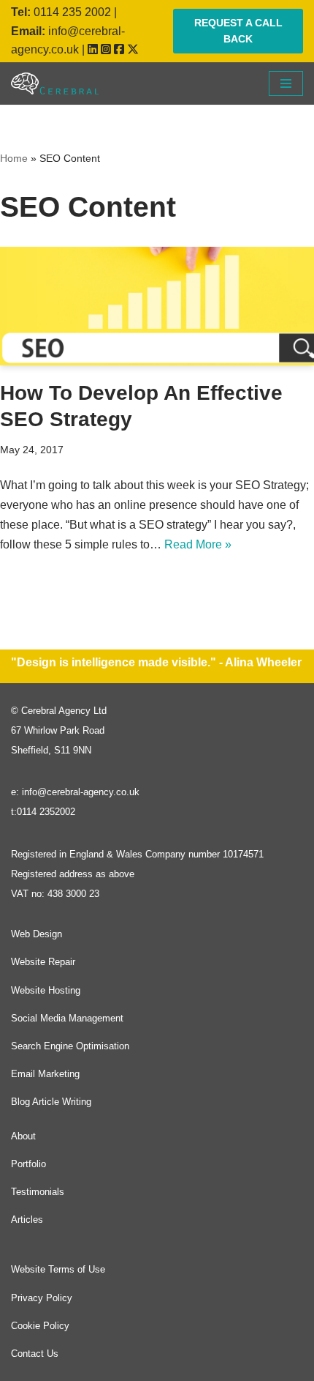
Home (14, 158)
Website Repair (43, 961)
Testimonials (37, 1191)
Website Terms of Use (58, 1269)
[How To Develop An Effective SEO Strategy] (157, 306)
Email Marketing (45, 1073)
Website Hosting (45, 990)
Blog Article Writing (51, 1101)
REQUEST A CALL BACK (238, 31)
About (23, 1136)
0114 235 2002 (72, 12)
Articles (27, 1219)
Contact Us (34, 1353)
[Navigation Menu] (286, 83)
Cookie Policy (40, 1325)
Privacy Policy (41, 1297)
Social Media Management (67, 1018)
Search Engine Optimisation (70, 1046)
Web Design (36, 933)
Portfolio (28, 1163)
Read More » (197, 544)
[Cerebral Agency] (55, 83)
